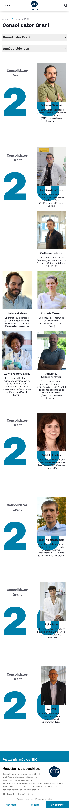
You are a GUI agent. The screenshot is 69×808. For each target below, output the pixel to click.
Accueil (6, 19)
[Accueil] (35, 5)
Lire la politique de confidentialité (18, 794)
